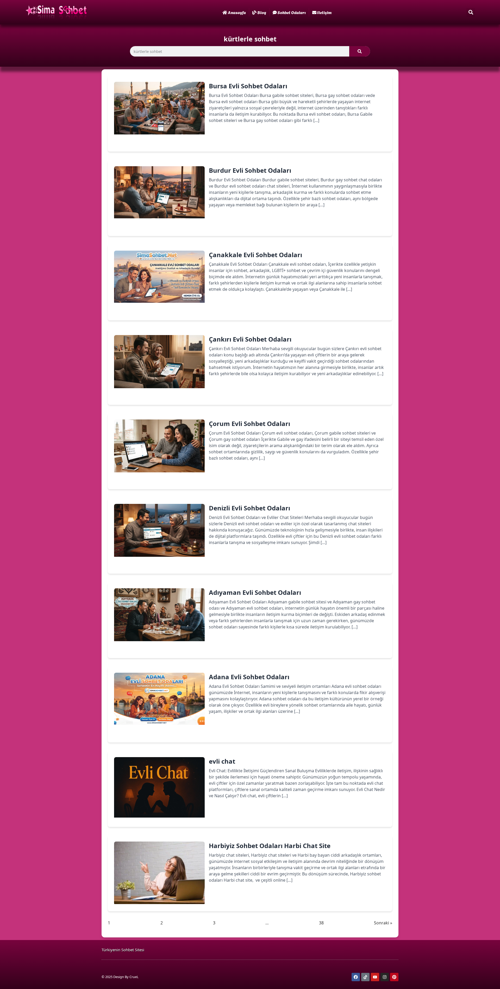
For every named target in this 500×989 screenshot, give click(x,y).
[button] (470, 12)
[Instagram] (384, 977)
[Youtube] (375, 977)
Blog (261, 12)
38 (321, 923)
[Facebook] (356, 977)
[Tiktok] (365, 977)
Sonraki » (383, 923)
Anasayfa (237, 12)
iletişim (324, 12)
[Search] (359, 51)
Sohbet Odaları (292, 12)
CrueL (134, 976)
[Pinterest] (394, 977)
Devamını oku (230, 138)
